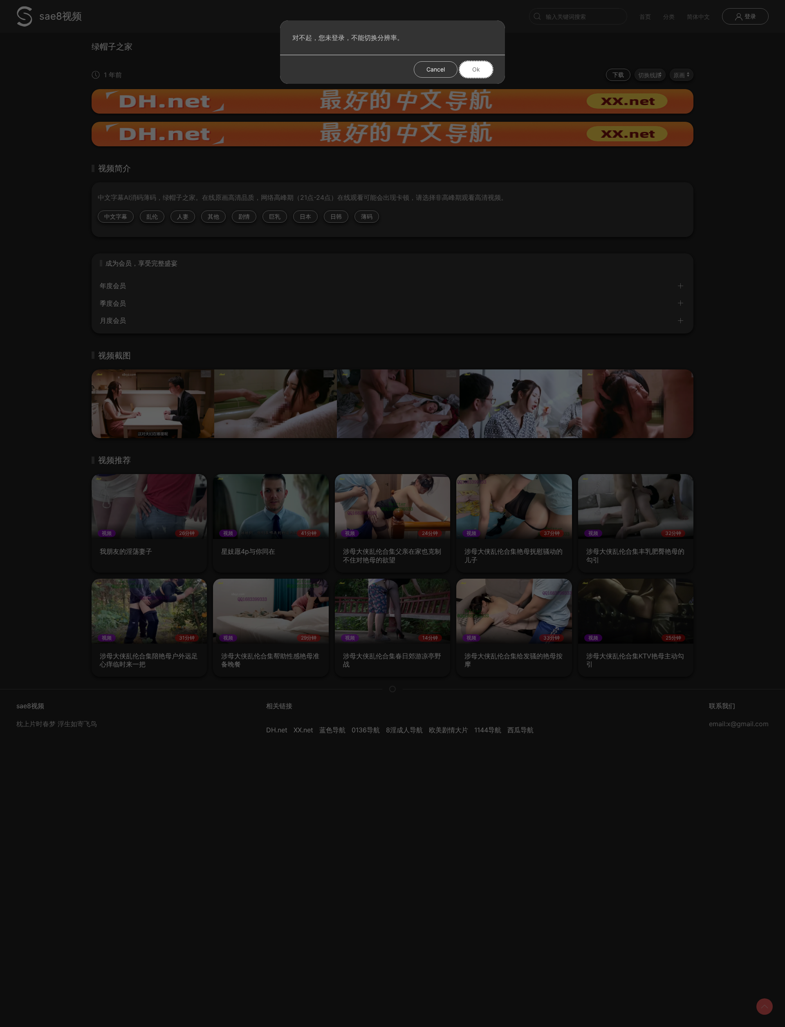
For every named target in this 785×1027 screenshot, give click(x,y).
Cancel (435, 69)
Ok (476, 69)
